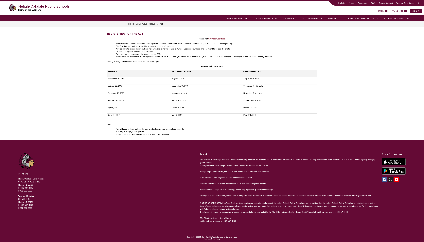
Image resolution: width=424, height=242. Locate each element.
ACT (161, 24)
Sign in (415, 11)
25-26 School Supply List (396, 18)
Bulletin (341, 3)
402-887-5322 (26, 191)
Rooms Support (386, 3)
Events (351, 3)
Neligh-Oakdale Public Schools (141, 24)
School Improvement (266, 18)
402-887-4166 (27, 188)
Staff (373, 3)
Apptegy (217, 239)
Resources (362, 3)
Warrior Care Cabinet (405, 3)
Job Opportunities (312, 18)
